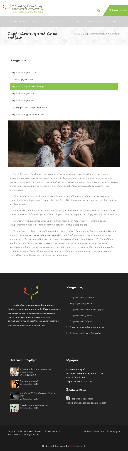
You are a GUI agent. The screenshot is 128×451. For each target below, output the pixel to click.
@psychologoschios (82, 398)
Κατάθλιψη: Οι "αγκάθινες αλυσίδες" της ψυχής (38, 394)
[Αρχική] (23, 8)
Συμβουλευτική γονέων (23, 93)
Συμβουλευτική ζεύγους (23, 100)
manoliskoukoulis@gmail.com (90, 403)
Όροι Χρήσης (113, 431)
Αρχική (77, 34)
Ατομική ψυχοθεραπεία (23, 79)
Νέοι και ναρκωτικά (29, 381)
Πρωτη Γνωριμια (94, 21)
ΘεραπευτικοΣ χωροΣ (70, 21)
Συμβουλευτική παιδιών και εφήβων (29, 86)
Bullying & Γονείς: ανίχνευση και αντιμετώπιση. (35, 370)
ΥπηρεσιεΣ (37, 21)
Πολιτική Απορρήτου (94, 431)
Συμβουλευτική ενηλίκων (24, 72)
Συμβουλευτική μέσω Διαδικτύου (28, 114)
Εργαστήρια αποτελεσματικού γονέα (29, 107)
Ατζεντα (112, 21)
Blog (51, 21)
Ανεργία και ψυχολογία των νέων (35, 405)
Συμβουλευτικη (18, 21)
